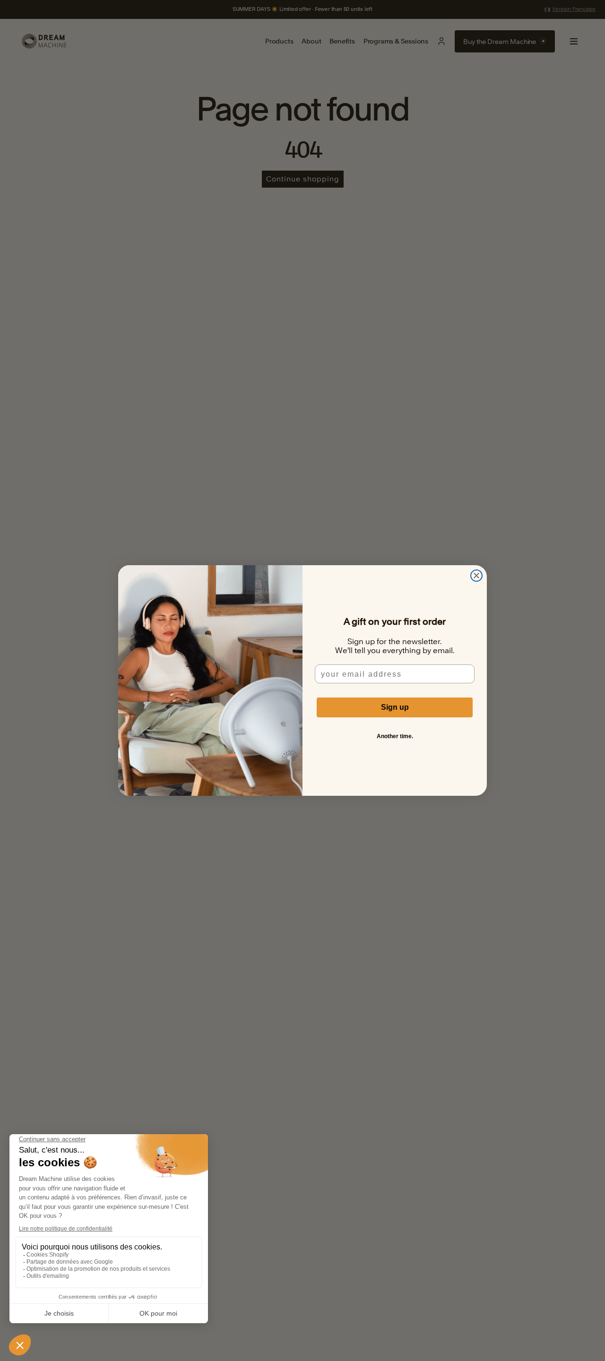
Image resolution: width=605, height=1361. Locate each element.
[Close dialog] (476, 575)
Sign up (395, 707)
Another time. (395, 736)
